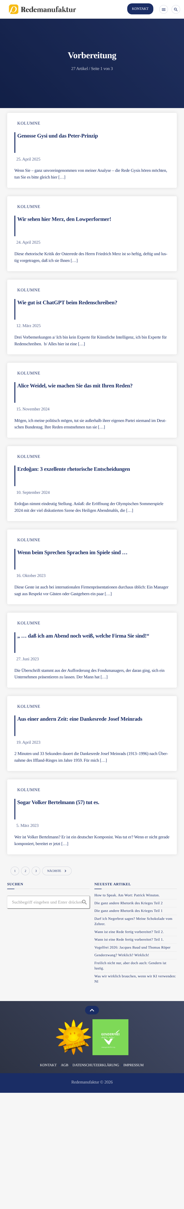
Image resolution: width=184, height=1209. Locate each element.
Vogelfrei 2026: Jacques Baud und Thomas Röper (132, 948)
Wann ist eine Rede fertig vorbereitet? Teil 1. (129, 940)
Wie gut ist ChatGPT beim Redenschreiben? (68, 302)
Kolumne (28, 123)
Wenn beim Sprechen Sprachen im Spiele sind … (72, 552)
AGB (64, 1065)
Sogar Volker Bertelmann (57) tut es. (58, 802)
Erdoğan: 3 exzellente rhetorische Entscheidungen (74, 469)
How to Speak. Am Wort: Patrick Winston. (127, 895)
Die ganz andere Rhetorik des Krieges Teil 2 (128, 903)
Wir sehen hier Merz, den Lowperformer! (64, 219)
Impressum (133, 1065)
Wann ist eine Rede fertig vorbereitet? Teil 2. (129, 932)
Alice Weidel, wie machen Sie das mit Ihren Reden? (74, 385)
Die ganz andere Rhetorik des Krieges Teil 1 (128, 911)
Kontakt (48, 1065)
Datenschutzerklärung (96, 1065)
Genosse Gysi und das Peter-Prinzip (57, 135)
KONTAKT (140, 9)
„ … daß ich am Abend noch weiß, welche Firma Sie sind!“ (83, 636)
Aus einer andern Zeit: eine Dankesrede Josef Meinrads (79, 719)
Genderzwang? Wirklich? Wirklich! (121, 955)
